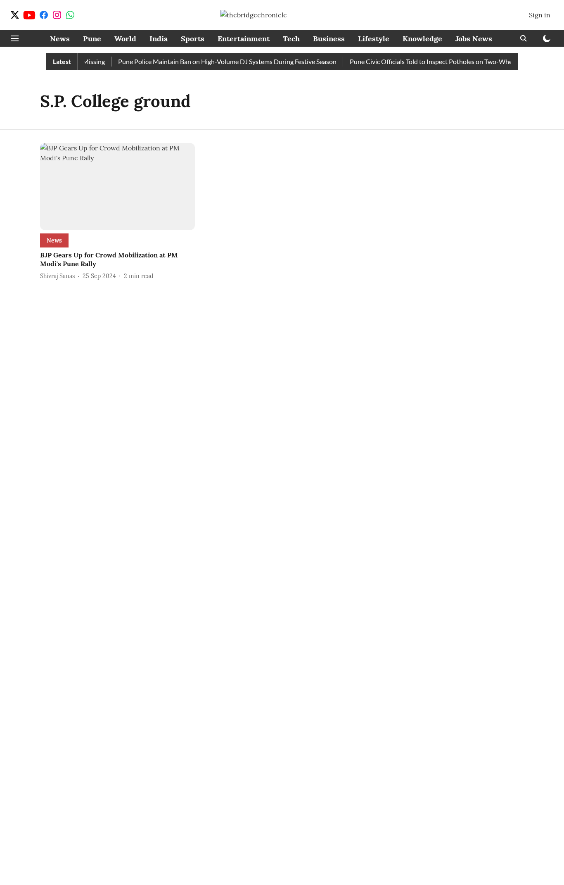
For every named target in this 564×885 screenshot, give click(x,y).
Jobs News (473, 38)
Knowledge (422, 38)
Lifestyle (373, 38)
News (60, 38)
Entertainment (244, 38)
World (125, 38)
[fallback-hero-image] (117, 186)
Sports (192, 38)
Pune (92, 38)
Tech (291, 38)
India (158, 38)
